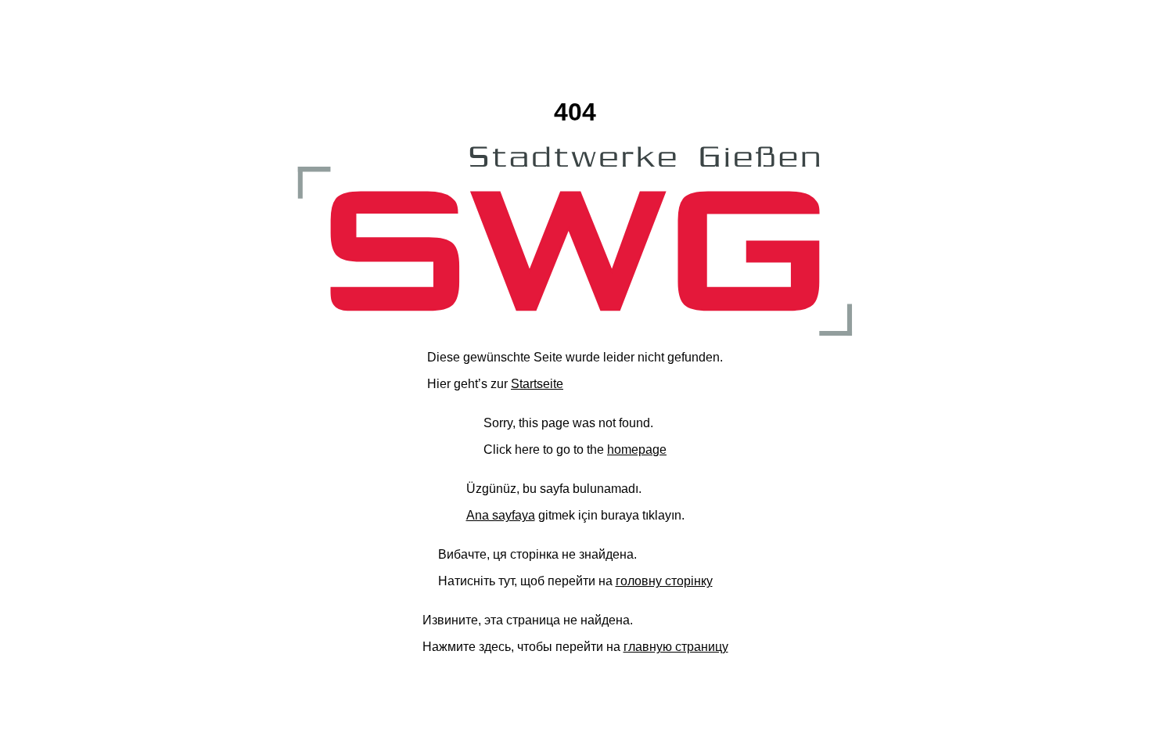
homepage (637, 449)
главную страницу (676, 646)
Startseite (537, 383)
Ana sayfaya (500, 515)
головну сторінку (664, 581)
